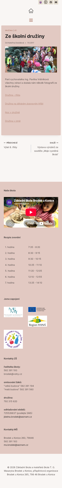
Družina (9, 30)
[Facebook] (51, 2)
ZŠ (15, 30)
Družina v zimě (13, 121)
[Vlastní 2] (46, 2)
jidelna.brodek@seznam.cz (18, 416)
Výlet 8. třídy (10, 145)
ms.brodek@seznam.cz (16, 444)
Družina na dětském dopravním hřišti (24, 103)
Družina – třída (12, 95)
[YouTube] (56, 2)
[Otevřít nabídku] (31, 20)
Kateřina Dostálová (16, 43)
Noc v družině (12, 112)
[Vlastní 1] (40, 2)
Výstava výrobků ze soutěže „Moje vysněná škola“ (46, 149)
